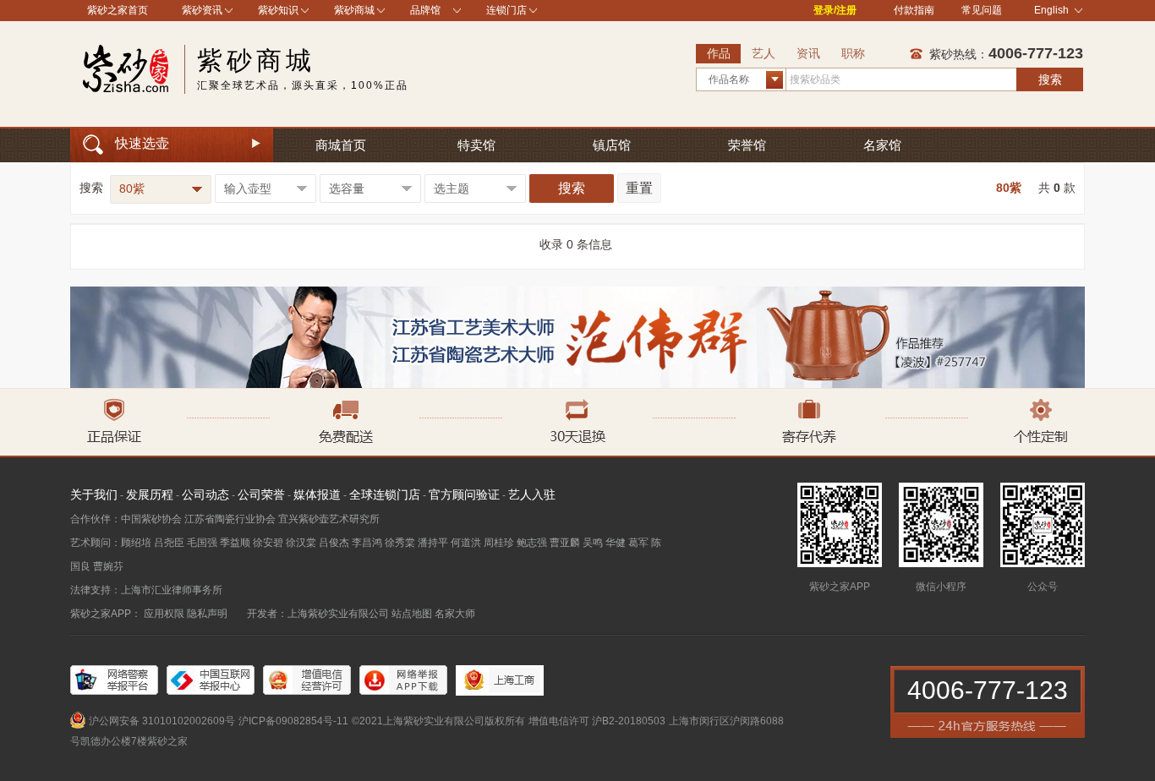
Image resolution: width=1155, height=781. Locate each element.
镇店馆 (612, 145)
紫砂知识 (278, 10)
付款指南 (914, 10)
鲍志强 (532, 543)
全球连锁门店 (384, 494)
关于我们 (94, 494)
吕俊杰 (334, 543)
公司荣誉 (261, 494)
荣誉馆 (747, 145)
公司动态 (205, 494)
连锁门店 (506, 10)
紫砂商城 (354, 10)
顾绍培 (136, 543)
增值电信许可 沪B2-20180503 (596, 721)
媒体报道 (317, 494)
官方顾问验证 (464, 494)
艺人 (763, 53)
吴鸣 (593, 543)
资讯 (808, 53)
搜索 (1050, 79)
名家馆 (882, 145)
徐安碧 (268, 543)
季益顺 (235, 543)
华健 (615, 543)
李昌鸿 (367, 543)
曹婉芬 (108, 566)
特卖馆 (476, 145)
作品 (719, 53)
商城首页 (340, 145)
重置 (639, 188)
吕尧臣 (169, 543)
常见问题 (981, 10)
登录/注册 (835, 10)
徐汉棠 (301, 543)
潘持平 (433, 543)
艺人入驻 (532, 494)
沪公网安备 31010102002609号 (162, 721)
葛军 (638, 543)
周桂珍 (499, 543)
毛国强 (202, 543)
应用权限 (164, 614)
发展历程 (149, 494)
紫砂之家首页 (117, 10)
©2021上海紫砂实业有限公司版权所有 (438, 721)
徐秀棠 (400, 543)
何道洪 (466, 543)
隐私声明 (207, 614)
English (1051, 10)
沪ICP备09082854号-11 (293, 721)
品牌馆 (425, 10)
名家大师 (455, 614)
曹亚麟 (565, 543)
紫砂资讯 (202, 10)
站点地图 (411, 614)
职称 (853, 53)
